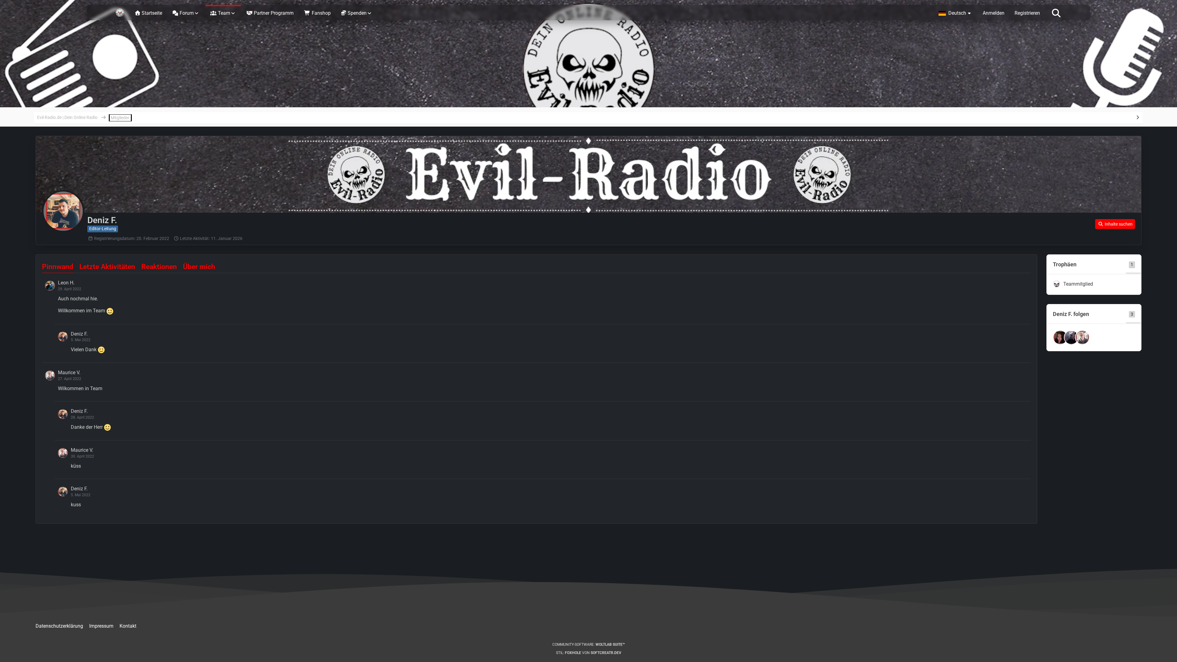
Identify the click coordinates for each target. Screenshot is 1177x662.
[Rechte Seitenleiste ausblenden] (1138, 117)
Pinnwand (57, 267)
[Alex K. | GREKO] (1071, 337)
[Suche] (1056, 12)
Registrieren (1027, 13)
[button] (955, 12)
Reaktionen (159, 267)
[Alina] (1060, 337)
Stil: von (588, 653)
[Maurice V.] (1082, 337)
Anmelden (993, 13)
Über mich (199, 267)
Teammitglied (1078, 284)
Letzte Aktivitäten (107, 267)
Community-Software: (588, 644)
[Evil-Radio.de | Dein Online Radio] (119, 12)
